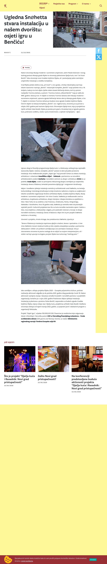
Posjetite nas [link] (59, 4)
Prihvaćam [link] (93, 559)
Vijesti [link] (42, 8)
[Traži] (101, 6)
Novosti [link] (7, 52)
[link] (5, 5)
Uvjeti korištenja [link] (27, 561)
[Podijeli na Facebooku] (99, 51)
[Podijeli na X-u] (99, 57)
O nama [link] (85, 4)
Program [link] (72, 4)
